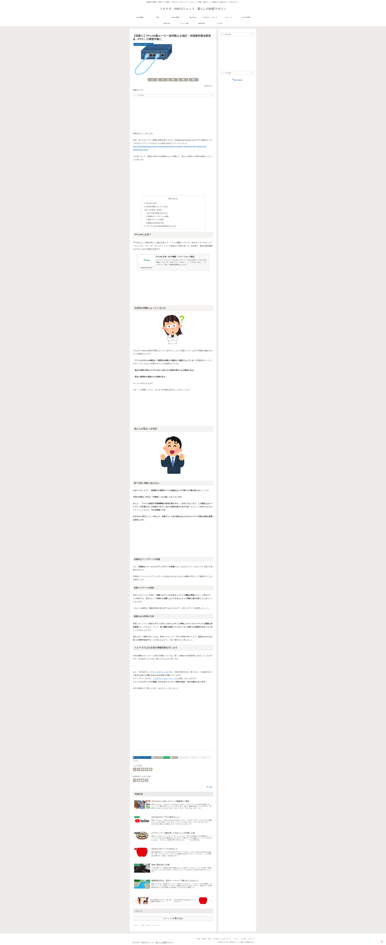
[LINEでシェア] (183, 79)
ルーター (207, 757)
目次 (170, 199)
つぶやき (167, 757)
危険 (136, 760)
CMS (198, 939)
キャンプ (251, 939)
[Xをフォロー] (134, 780)
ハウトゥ (236, 939)
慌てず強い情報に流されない (158, 213)
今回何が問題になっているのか (157, 206)
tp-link (183, 757)
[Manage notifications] (381, 941)
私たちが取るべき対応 (154, 210)
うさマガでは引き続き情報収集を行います (161, 226)
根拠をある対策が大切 (156, 223)
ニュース (175, 757)
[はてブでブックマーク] (173, 79)
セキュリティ (157, 757)
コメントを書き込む (173, 918)
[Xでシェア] (152, 79)
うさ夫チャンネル (161, 672)
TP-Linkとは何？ (152, 203)
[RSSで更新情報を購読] (146, 780)
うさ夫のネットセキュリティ (143, 757)
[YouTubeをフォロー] (138, 780)
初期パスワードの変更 (156, 219)
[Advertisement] (173, 115)
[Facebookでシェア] (163, 79)
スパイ (189, 757)
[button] (194, 79)
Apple (204, 939)
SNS (209, 939)
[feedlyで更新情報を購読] (142, 780)
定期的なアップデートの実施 (158, 216)
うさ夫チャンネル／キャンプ (164, 678)
